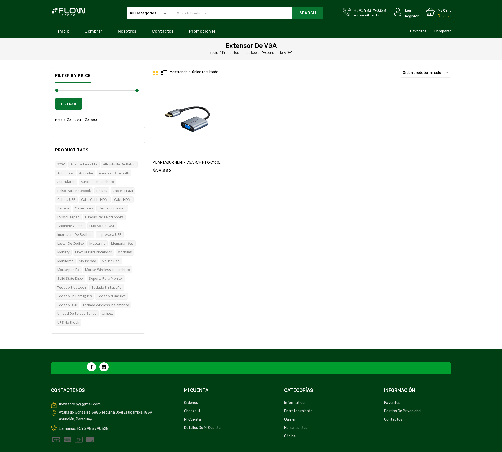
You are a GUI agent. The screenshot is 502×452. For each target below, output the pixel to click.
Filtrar (68, 104)
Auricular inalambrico (97, 181)
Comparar (442, 31)
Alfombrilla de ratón (119, 164)
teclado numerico (111, 296)
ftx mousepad (68, 217)
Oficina (290, 436)
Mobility (63, 252)
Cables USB (66, 199)
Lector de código (70, 243)
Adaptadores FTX (84, 164)
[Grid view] (156, 72)
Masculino (97, 243)
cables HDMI (123, 190)
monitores (65, 261)
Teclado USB (67, 304)
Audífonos (65, 173)
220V (61, 164)
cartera (63, 208)
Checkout (192, 411)
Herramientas (295, 428)
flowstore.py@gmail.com (80, 404)
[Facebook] (91, 366)
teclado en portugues (74, 296)
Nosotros (127, 31)
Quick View (206, 120)
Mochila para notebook (93, 252)
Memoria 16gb (122, 243)
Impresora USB (110, 234)
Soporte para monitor (106, 278)
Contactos (163, 31)
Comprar (93, 31)
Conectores (84, 208)
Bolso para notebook (74, 190)
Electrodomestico (112, 208)
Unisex (107, 313)
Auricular (86, 173)
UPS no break (68, 322)
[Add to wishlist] (181, 120)
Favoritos (418, 31)
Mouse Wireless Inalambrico (107, 269)
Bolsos (101, 190)
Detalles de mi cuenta (202, 428)
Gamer (290, 419)
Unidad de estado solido (76, 313)
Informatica (294, 402)
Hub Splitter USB (102, 225)
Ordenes (191, 402)
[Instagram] (104, 366)
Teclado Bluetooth (71, 287)
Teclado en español (107, 287)
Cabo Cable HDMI (95, 199)
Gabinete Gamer (70, 225)
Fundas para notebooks (104, 217)
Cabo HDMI (123, 199)
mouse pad (111, 261)
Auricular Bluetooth (114, 173)
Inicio (63, 31)
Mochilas (125, 252)
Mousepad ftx (68, 269)
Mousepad (87, 261)
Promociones (202, 31)
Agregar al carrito (168, 120)
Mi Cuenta (192, 419)
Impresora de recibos (74, 234)
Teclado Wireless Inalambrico (106, 304)
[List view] (164, 72)
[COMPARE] (193, 120)
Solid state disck (70, 278)
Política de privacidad (402, 411)
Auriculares (66, 181)
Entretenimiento (298, 411)
